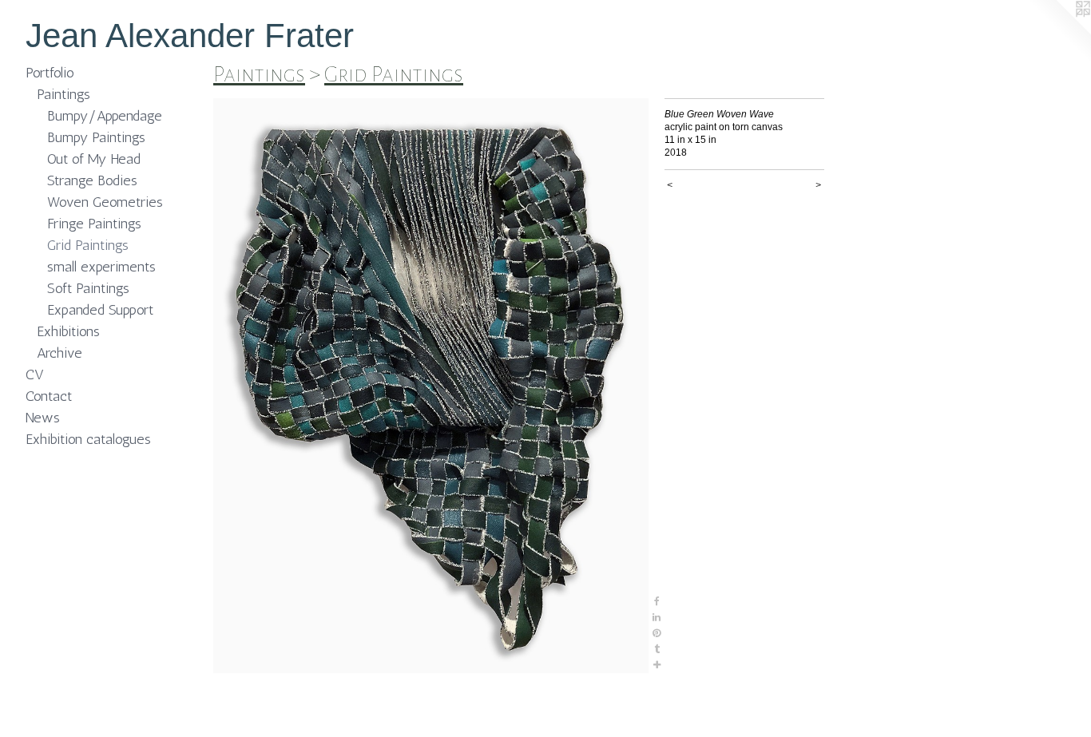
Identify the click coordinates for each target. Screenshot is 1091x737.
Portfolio (50, 72)
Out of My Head (94, 159)
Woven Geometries (105, 202)
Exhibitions (68, 331)
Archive (59, 353)
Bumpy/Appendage (104, 116)
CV (35, 374)
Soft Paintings (88, 288)
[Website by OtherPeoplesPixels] (1059, 32)
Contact (49, 396)
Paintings (63, 94)
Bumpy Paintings (96, 137)
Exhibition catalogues (88, 439)
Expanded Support (100, 310)
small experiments (101, 266)
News (43, 417)
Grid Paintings (88, 245)
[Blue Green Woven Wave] (431, 385)
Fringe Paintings (94, 223)
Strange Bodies (92, 180)
